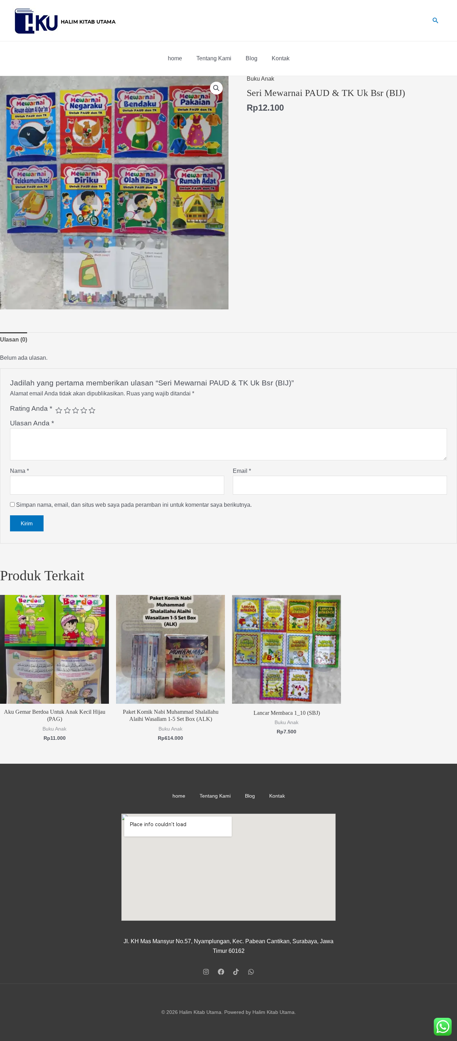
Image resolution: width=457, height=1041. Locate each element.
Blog (251, 58)
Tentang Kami (213, 58)
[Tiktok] (236, 972)
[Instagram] (206, 972)
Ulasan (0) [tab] (13, 340)
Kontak (281, 58)
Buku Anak (260, 79)
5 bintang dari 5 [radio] (92, 410)
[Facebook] (221, 972)
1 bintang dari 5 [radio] (58, 410)
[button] (216, 88)
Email (242, 471)
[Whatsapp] (251, 972)
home (175, 58)
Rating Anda (31, 408)
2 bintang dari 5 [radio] (67, 410)
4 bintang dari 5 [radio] (83, 410)
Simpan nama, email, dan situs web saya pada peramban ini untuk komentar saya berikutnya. (134, 505)
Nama (19, 471)
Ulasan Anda (32, 423)
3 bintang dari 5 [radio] (75, 410)
